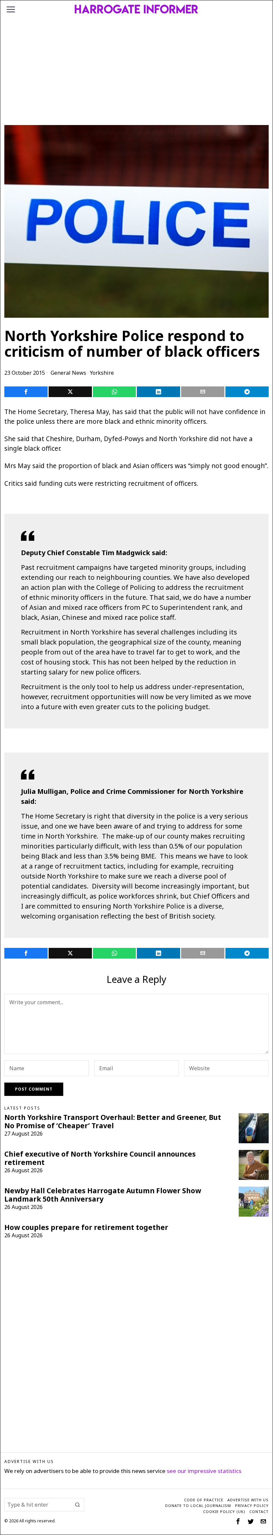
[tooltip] (26, 391)
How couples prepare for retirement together (86, 1227)
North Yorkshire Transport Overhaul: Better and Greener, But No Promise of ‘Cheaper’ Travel (112, 1121)
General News (68, 372)
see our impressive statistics (204, 1471)
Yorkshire (102, 372)
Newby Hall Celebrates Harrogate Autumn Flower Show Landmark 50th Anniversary (102, 1195)
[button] (77, 1504)
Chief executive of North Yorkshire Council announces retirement (100, 1158)
